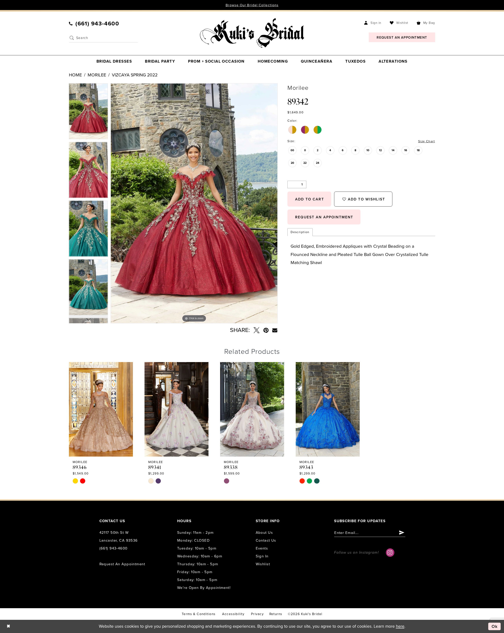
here (400, 626)
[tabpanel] (88, 112)
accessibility (233, 614)
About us (264, 532)
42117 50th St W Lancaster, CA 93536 (118, 536)
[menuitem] (94, 24)
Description (300, 232)
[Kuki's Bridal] (252, 33)
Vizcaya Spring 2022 (135, 75)
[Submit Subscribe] (401, 533)
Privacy (257, 614)
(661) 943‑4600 (113, 548)
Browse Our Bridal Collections (252, 5)
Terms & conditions (199, 614)
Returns (275, 614)
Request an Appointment (122, 564)
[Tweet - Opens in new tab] (256, 330)
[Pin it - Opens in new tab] (266, 330)
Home (75, 75)
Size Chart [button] (426, 141)
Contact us (266, 540)
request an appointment (324, 217)
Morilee (97, 75)
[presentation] (101, 409)
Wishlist (263, 564)
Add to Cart (309, 199)
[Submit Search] (72, 38)
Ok (495, 626)
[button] (373, 23)
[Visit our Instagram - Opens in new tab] (390, 552)
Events (262, 548)
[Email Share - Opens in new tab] (275, 330)
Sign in (262, 556)
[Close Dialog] (8, 626)
